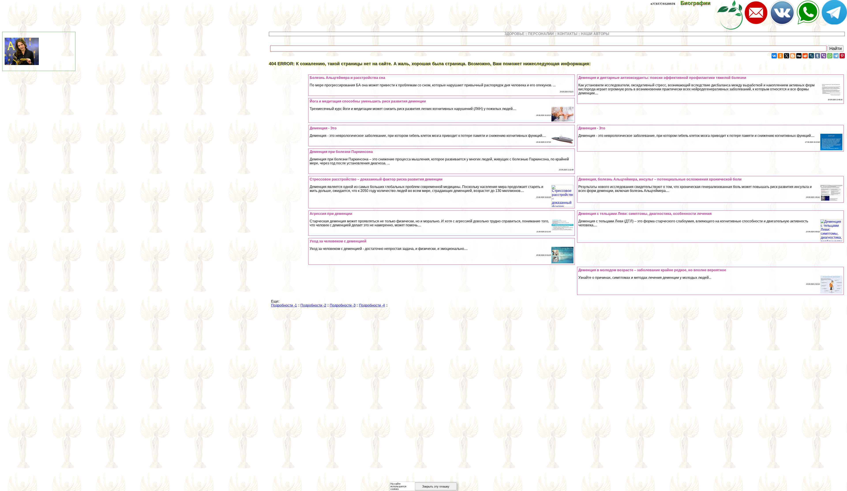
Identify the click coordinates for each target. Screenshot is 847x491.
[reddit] (805, 55)
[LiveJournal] (811, 55)
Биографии (698, 3)
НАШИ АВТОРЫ (595, 34)
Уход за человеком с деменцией (338, 241)
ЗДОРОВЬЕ (514, 34)
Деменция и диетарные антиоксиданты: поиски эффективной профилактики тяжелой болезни (662, 78)
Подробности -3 (343, 305)
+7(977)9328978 (662, 4)
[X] (786, 55)
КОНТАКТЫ (567, 34)
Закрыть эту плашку (435, 486)
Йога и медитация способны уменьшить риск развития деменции (368, 101)
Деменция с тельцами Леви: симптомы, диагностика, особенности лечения (645, 214)
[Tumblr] (817, 55)
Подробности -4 (372, 305)
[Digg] (799, 55)
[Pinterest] (842, 55)
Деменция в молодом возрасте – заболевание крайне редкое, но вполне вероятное (652, 270)
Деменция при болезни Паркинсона (341, 152)
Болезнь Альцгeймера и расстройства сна (347, 78)
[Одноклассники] (780, 55)
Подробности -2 (313, 305)
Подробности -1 (284, 305)
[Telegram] (836, 55)
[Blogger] (792, 55)
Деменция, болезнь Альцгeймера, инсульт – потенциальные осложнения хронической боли (660, 179)
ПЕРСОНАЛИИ (541, 34)
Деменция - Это (591, 128)
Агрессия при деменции (331, 214)
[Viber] (823, 55)
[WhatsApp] (829, 55)
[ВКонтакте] (774, 55)
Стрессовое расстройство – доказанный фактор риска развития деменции (376, 179)
